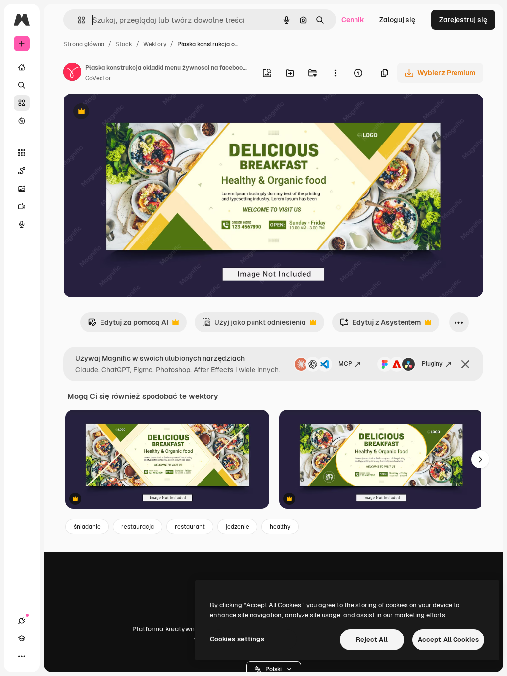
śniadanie (87, 527)
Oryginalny (132, 112)
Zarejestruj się (463, 19)
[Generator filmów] (22, 206)
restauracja (137, 527)
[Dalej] (480, 459)
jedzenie (237, 527)
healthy (280, 527)
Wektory (154, 44)
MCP (345, 364)
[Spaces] (22, 171)
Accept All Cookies (448, 639)
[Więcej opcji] (335, 73)
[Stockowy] (22, 103)
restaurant (190, 527)
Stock (123, 44)
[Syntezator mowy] (22, 224)
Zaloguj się (397, 19)
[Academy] (22, 638)
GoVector (98, 78)
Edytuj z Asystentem (380, 325)
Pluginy (432, 364)
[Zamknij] (465, 364)
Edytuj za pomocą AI (128, 325)
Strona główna (83, 44)
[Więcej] (22, 656)
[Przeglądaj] (22, 121)
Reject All (372, 639)
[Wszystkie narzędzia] (22, 153)
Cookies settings (237, 639)
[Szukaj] (22, 85)
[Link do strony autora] (72, 73)
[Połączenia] (22, 620)
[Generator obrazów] (22, 188)
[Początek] (22, 67)
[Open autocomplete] (77, 20)
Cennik (352, 19)
